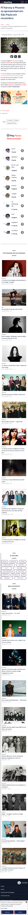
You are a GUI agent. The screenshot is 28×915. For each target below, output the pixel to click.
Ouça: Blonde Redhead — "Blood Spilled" (13, 841)
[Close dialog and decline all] (27, 902)
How (12, 214)
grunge (23, 561)
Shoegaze (7, 578)
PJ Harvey (9, 120)
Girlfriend (14, 157)
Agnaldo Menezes (7, 34)
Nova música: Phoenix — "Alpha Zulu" (12, 422)
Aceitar (20, 912)
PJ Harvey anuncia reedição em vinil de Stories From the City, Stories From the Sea (13, 450)
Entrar (24, 883)
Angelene (14, 222)
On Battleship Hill (14, 204)
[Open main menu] (22, 2)
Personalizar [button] (4, 908)
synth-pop (20, 578)
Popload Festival (11, 123)
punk (23, 574)
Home (2, 886)
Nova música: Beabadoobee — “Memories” (14, 700)
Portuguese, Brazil (7, 900)
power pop (5, 574)
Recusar (7, 912)
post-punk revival (8, 571)
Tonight (13, 194)
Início (2, 24)
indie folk (21, 564)
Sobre (2, 889)
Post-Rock (21, 571)
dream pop (13, 561)
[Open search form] (26, 2)
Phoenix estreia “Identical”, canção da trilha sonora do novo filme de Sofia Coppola (13, 510)
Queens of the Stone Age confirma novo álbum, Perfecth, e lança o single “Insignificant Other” (13, 671)
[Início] (6, 2)
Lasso (13, 149)
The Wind (14, 230)
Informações (5, 110)
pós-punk (19, 568)
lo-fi (6, 568)
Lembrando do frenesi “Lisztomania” (12, 309)
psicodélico (15, 574)
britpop (5, 561)
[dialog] (14, 908)
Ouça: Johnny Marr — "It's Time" (11, 613)
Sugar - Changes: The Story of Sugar (12, 814)
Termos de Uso (5, 895)
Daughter (14, 170)
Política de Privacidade (7, 892)
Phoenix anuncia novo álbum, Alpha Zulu (13, 394)
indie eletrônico (8, 564)
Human (13, 186)
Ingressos (5, 113)
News (7, 24)
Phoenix (16, 120)
